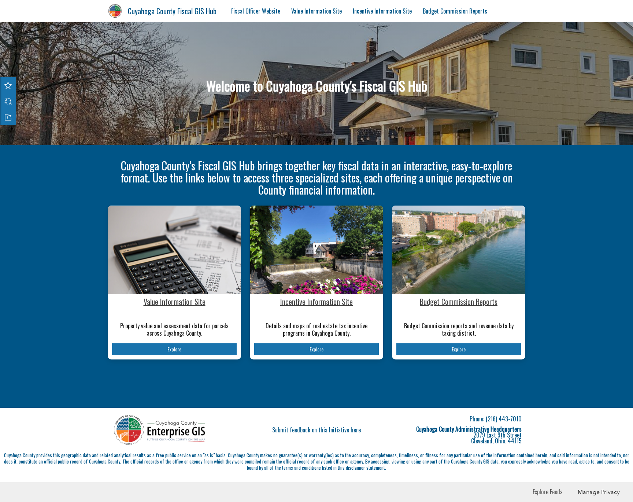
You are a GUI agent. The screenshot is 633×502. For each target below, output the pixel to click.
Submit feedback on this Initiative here (316, 429)
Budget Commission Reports (455, 11)
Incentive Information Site (382, 11)
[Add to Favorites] (8, 85)
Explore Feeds (548, 491)
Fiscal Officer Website (255, 11)
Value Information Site (316, 11)
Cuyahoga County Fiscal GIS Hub (172, 11)
